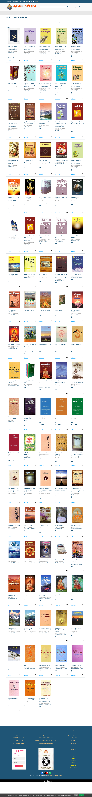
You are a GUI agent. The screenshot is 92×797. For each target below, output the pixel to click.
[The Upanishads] (61, 515)
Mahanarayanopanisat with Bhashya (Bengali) (61, 345)
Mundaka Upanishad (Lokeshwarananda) (13, 699)
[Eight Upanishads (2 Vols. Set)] (14, 73)
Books (73, 752)
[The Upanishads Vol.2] (14, 442)
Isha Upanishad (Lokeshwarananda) (44, 664)
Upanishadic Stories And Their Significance (30, 122)
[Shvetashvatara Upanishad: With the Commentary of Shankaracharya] (61, 111)
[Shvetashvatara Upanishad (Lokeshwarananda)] (45, 688)
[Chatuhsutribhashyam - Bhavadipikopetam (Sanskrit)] (61, 370)
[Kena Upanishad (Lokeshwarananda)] (61, 654)
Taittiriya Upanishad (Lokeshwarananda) (13, 381)
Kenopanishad (75, 594)
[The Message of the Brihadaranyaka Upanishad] (30, 406)
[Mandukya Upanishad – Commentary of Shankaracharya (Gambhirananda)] (61, 73)
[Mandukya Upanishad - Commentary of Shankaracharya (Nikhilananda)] (14, 187)
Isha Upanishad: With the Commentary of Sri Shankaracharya (77, 454)
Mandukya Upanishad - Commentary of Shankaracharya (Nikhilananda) (14, 200)
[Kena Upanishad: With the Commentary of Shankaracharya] (45, 36)
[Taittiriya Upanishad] (14, 225)
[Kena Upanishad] (14, 549)
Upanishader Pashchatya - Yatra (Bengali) (60, 630)
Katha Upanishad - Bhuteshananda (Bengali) (60, 454)
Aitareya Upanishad (60, 559)
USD (38, 1)
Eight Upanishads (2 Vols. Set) (13, 84)
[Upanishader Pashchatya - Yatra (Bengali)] (61, 618)
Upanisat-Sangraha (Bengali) (76, 629)
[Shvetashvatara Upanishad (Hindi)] (14, 618)
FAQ (31, 775)
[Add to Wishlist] (20, 60)
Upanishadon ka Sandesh (75, 310)
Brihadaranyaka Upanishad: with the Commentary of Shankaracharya (13, 124)
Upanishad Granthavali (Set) (45, 198)
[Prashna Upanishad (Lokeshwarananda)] (77, 334)
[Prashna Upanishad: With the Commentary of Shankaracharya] (77, 150)
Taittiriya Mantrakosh (44, 310)
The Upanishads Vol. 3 (45, 417)
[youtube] (33, 1)
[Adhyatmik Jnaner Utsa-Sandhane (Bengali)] (61, 478)
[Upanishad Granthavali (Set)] (45, 187)
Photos (73, 756)
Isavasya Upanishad (76, 525)
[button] (73, 7)
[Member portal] (75, 7)
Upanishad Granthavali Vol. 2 (45, 236)
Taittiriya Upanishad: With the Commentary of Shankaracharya (77, 85)
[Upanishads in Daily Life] (61, 150)
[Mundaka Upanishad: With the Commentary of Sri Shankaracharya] (45, 478)
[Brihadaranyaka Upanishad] (14, 300)
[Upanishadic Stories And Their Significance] (30, 111)
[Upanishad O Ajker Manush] (77, 225)
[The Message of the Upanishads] (30, 150)
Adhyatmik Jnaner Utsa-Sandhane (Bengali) (61, 489)
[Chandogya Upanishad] (77, 264)
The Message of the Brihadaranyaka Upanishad (28, 418)
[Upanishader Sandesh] (30, 264)
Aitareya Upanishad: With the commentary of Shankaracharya (30, 85)
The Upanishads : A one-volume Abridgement (30, 198)
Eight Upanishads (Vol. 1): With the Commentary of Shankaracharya (77, 123)
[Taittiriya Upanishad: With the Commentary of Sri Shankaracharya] (77, 478)
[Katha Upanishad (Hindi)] (45, 370)
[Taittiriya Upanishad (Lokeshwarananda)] (14, 370)
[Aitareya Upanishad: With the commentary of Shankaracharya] (30, 73)
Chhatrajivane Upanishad (43, 275)
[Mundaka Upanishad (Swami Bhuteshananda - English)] (14, 150)
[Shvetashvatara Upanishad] (45, 515)
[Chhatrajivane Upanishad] (45, 264)
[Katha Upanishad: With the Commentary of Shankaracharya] (61, 36)
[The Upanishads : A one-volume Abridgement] (30, 187)
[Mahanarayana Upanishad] (77, 187)
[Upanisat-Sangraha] (14, 654)
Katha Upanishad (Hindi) (45, 381)
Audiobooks (73, 760)
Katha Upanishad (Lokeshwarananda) (76, 664)
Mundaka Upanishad (44, 559)
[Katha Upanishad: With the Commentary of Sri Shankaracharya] (30, 478)
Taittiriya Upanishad (13, 236)
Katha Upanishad (59, 310)
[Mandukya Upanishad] (30, 549)
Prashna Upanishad (29, 310)
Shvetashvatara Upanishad (43, 526)
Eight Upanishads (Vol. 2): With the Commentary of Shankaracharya (29, 238)
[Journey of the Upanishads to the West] (77, 370)
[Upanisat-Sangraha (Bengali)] (77, 618)
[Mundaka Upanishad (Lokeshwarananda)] (14, 688)
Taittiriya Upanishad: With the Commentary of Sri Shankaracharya (77, 490)
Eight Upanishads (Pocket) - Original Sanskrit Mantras (12, 48)
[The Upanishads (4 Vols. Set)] (30, 370)
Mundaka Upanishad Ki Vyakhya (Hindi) (30, 345)
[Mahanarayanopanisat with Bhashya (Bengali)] (61, 334)
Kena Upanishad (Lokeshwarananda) (60, 664)
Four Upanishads (28, 525)
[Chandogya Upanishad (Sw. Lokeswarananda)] (45, 618)
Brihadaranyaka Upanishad (12, 310)
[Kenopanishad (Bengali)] (14, 515)
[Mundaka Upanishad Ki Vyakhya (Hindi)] (30, 334)
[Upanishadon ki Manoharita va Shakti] (14, 584)
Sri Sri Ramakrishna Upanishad (29, 453)
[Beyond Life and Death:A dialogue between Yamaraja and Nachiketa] (61, 264)
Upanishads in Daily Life (61, 160)
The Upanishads (59, 525)
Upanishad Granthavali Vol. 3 (61, 236)
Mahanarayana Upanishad (75, 198)
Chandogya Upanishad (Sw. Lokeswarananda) (45, 629)
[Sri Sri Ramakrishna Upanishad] (30, 442)
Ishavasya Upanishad (29, 594)
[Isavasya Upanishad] (77, 515)
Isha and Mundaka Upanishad (44, 594)
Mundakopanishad (44, 452)
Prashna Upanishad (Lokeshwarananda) (76, 345)
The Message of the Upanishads (28, 161)
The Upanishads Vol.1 (76, 417)
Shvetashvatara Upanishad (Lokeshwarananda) (44, 700)
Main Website (73, 767)
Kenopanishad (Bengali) (14, 525)
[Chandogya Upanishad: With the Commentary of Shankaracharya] (45, 73)
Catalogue (83, 6)
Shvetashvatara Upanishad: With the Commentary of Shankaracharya (60, 124)
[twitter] (31, 1)
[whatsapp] (35, 1)
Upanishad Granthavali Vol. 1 (61, 198)
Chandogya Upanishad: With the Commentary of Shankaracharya (45, 85)
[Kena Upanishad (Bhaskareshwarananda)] (30, 618)
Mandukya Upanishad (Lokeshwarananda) (29, 699)
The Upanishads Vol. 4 (60, 417)
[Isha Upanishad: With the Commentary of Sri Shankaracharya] (77, 442)
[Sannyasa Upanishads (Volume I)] (45, 111)
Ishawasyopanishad (60, 594)
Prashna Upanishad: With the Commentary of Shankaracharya (77, 162)
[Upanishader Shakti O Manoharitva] (14, 264)
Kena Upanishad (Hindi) (14, 344)
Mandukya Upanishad (29, 559)
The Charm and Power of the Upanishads (14, 417)
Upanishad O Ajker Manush (76, 236)
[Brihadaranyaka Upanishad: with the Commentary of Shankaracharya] (14, 111)
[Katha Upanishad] (61, 300)
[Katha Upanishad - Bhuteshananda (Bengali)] (61, 442)
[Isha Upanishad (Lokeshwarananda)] (45, 654)
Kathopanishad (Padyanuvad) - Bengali (45, 161)
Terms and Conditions (43, 775)
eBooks (73, 754)
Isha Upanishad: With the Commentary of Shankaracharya (29, 48)
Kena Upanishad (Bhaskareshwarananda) (30, 629)
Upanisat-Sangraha (13, 664)
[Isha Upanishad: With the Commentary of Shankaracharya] (30, 36)
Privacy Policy (35, 775)
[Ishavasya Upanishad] (30, 584)
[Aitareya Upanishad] (61, 549)
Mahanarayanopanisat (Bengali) (45, 345)
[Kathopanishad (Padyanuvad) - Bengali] (45, 150)
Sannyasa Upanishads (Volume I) (45, 122)
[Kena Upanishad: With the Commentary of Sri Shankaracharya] (14, 478)
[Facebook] (42, 773)
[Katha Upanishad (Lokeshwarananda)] (77, 654)
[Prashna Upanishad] (30, 300)
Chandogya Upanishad (77, 274)
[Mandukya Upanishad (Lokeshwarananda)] (30, 688)
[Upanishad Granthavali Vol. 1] (61, 187)
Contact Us (73, 762)
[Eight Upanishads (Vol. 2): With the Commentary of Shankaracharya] (30, 225)
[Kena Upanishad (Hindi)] (14, 334)
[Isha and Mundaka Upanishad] (45, 584)
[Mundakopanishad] (45, 442)
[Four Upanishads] (30, 515)
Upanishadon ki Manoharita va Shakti (13, 594)
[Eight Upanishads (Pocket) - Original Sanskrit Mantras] (14, 36)
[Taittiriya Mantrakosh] (45, 300)
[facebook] (29, 1)
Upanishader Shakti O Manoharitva (13, 275)
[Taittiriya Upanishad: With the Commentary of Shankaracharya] (77, 73)
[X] (45, 773)
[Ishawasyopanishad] (61, 584)
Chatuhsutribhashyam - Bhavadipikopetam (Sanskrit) (61, 382)
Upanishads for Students (75, 560)
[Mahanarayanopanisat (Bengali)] (45, 334)
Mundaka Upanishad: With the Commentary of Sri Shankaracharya (45, 490)
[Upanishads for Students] (77, 549)
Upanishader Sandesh (29, 274)
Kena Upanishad (12, 559)
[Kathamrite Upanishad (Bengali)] (30, 654)
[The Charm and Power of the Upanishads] (14, 406)
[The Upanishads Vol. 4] (61, 406)
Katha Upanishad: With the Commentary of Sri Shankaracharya (29, 490)
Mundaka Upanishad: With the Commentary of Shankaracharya (77, 48)
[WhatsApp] (50, 773)
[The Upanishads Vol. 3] (45, 406)
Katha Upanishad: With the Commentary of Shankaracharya (61, 48)
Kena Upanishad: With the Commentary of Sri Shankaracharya (13, 490)
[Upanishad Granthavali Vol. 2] (45, 225)
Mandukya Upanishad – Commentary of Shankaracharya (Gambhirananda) (61, 86)
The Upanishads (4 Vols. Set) (30, 381)
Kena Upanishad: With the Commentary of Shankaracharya (45, 48)
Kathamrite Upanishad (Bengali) (29, 664)
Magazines (73, 758)
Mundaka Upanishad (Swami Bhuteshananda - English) (14, 162)
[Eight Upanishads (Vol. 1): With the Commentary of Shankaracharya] (77, 111)
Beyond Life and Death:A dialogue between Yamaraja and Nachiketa (61, 276)
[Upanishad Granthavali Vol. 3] (61, 225)
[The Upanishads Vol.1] (77, 406)
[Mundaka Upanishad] (45, 549)
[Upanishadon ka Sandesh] (77, 300)
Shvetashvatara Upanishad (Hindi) (12, 629)
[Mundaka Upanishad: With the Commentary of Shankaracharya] (77, 36)
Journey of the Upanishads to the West (77, 381)
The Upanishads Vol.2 (13, 452)
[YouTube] (47, 773)
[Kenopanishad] (77, 584)
